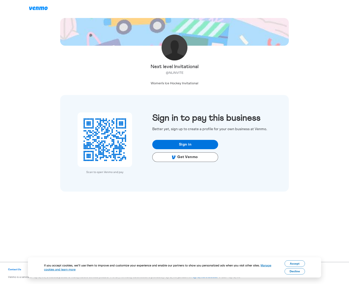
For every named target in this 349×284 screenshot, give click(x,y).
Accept (295, 263)
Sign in (185, 144)
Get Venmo (187, 157)
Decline (295, 271)
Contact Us (14, 269)
